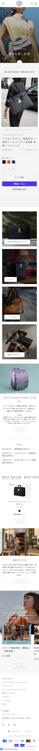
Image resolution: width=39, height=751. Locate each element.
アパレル (5, 697)
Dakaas (15, 749)
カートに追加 (19, 177)
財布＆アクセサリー (14, 355)
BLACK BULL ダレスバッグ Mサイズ (20, 503)
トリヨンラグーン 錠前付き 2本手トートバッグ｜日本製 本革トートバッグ (19, 142)
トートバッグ (12, 317)
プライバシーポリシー (10, 714)
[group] (19, 35)
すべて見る (19, 521)
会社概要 (5, 711)
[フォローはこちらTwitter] (9, 725)
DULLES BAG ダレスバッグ (17, 242)
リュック (10, 279)
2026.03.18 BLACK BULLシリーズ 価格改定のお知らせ (19, 461)
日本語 (27, 731)
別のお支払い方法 (19, 189)
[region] (19, 35)
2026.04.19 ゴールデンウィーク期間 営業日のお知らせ (18, 454)
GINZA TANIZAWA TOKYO (13, 135)
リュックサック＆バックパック (13, 689)
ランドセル (6, 700)
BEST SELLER (12, 477)
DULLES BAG (7, 679)
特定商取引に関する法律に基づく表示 (16, 718)
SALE (4, 704)
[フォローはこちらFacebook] (3, 725)
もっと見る (19, 429)
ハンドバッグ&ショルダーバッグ (14, 682)
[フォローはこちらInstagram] (14, 725)
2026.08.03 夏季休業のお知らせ (16, 449)
